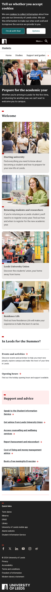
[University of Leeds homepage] (4, 41)
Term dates (7, 512)
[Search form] (46, 41)
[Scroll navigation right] (48, 55)
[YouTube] (23, 549)
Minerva (5, 516)
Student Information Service (14, 535)
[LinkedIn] (17, 549)
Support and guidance (37, 55)
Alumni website (8, 531)
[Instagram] (30, 549)
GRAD (4, 519)
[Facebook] (3, 549)
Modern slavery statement (13, 577)
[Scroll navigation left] (3, 55)
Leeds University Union (16, 266)
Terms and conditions (11, 569)
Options (36, 31)
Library (4, 523)
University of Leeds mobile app (15, 527)
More (38, 41)
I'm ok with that (13, 31)
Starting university (14, 156)
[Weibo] (36, 549)
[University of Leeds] (16, 587)
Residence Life (12, 316)
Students (6, 48)
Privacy (5, 561)
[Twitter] (10, 549)
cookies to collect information (23, 14)
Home (9, 55)
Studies (19, 55)
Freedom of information (12, 573)
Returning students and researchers (23, 209)
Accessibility (7, 565)
